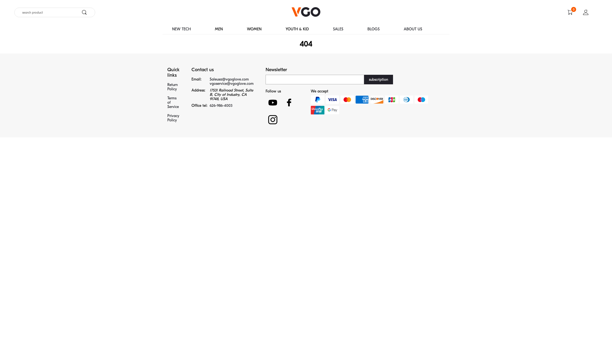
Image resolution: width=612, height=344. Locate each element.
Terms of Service (173, 102)
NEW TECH (181, 29)
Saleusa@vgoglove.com (229, 79)
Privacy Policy (173, 118)
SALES (338, 29)
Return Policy (172, 87)
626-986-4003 (221, 105)
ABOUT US (413, 29)
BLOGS (373, 29)
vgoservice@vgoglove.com (232, 83)
